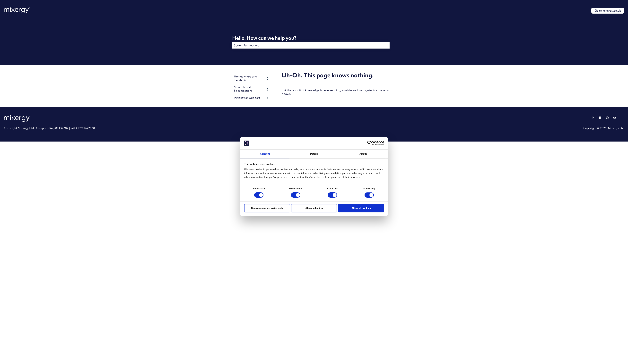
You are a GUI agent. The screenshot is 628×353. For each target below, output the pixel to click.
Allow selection (314, 208)
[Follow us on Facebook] (600, 117)
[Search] (393, 45)
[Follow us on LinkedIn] (593, 117)
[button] (267, 76)
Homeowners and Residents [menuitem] (245, 78)
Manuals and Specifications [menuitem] (243, 88)
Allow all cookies (361, 208)
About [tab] (363, 153)
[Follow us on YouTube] (614, 117)
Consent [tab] (265, 153)
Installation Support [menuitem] (247, 98)
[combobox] (311, 45)
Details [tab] (314, 153)
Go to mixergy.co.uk (608, 10)
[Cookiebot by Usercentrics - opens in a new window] (369, 143)
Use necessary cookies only (267, 208)
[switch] (295, 195)
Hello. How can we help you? (264, 38)
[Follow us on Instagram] (607, 117)
